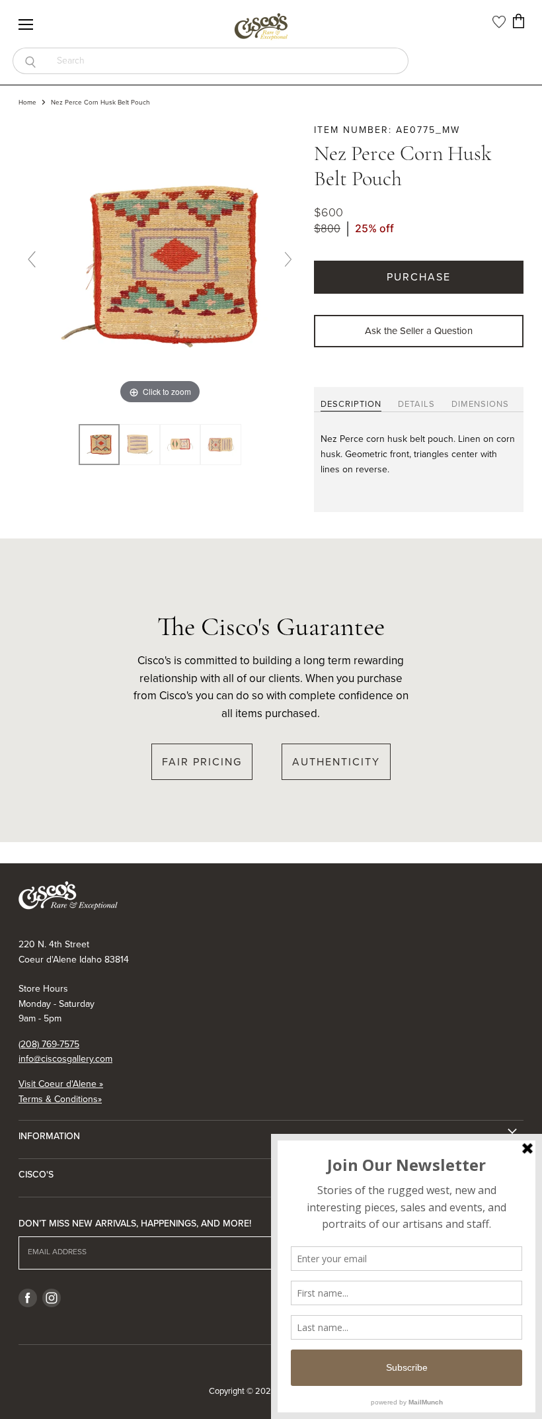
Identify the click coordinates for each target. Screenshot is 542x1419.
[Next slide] (288, 259)
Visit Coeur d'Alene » (61, 1084)
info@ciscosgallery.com (65, 1059)
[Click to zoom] (160, 265)
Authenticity (336, 761)
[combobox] (228, 61)
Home (27, 103)
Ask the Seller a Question (419, 330)
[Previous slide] (32, 259)
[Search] (30, 61)
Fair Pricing (202, 761)
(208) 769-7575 (49, 1044)
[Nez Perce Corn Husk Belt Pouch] (140, 444)
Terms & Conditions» (60, 1099)
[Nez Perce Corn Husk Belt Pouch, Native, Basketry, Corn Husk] (99, 444)
